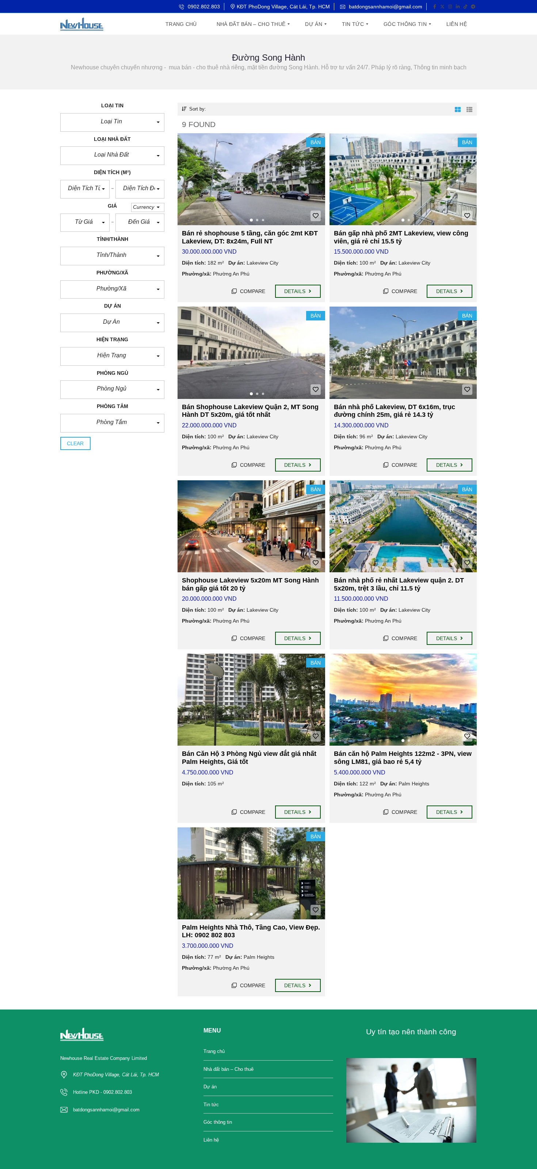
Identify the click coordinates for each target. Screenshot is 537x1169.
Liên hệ (211, 1140)
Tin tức (211, 1104)
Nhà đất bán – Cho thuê (228, 1069)
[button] (112, 122)
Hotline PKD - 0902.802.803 (102, 1092)
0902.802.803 (203, 6)
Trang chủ (214, 1051)
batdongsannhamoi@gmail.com (384, 6)
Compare (252, 291)
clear (75, 443)
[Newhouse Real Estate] (81, 24)
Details (295, 291)
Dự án (210, 1086)
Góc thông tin (217, 1122)
